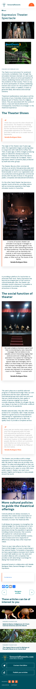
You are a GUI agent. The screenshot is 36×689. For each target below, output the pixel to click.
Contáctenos (8, 577)
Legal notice (5, 685)
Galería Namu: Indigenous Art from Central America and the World (16, 625)
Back (4, 10)
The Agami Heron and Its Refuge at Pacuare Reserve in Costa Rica (16, 648)
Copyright (14, 685)
